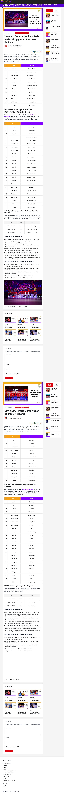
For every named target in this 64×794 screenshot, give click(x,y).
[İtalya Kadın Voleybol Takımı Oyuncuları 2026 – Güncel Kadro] (53, 434)
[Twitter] (33, 52)
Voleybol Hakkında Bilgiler (8, 772)
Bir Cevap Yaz (8, 348)
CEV (23, 4)
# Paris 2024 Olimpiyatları (22, 306)
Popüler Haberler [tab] (49, 10)
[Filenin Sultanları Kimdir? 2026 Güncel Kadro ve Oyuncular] (53, 41)
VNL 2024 (11, 4)
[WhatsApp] (35, 52)
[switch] (3, 7)
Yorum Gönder (9, 377)
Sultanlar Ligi (18, 4)
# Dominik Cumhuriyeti (10, 306)
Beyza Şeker (10, 45)
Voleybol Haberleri (7, 763)
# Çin (6, 679)
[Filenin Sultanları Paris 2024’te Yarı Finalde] (53, 53)
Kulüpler (5, 778)
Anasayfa (5, 765)
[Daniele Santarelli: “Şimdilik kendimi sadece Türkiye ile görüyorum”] (10, 322)
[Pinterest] (40, 52)
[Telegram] (38, 52)
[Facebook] (31, 52)
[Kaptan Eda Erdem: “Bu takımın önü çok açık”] (35, 335)
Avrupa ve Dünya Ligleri (31, 4)
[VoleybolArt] (6, 1)
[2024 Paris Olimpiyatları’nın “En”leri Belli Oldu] (23, 322)
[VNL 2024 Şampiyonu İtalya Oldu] (53, 47)
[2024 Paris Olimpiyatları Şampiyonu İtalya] (10, 335)
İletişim (55, 4)
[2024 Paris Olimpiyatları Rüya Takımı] (35, 322)
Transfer (40, 4)
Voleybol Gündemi (48, 4)
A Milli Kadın (5, 4)
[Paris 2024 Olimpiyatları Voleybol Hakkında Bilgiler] (53, 22)
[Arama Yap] (7, 7)
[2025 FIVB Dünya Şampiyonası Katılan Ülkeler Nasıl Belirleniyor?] (53, 34)
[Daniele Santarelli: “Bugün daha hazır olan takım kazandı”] (23, 335)
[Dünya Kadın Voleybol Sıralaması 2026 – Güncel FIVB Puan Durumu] (53, 15)
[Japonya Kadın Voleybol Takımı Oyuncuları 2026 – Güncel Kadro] (53, 60)
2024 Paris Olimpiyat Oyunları (9, 771)
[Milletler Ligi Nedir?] (53, 28)
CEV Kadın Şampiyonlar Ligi (9, 780)
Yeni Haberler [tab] (56, 10)
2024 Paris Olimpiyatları (27, 489)
